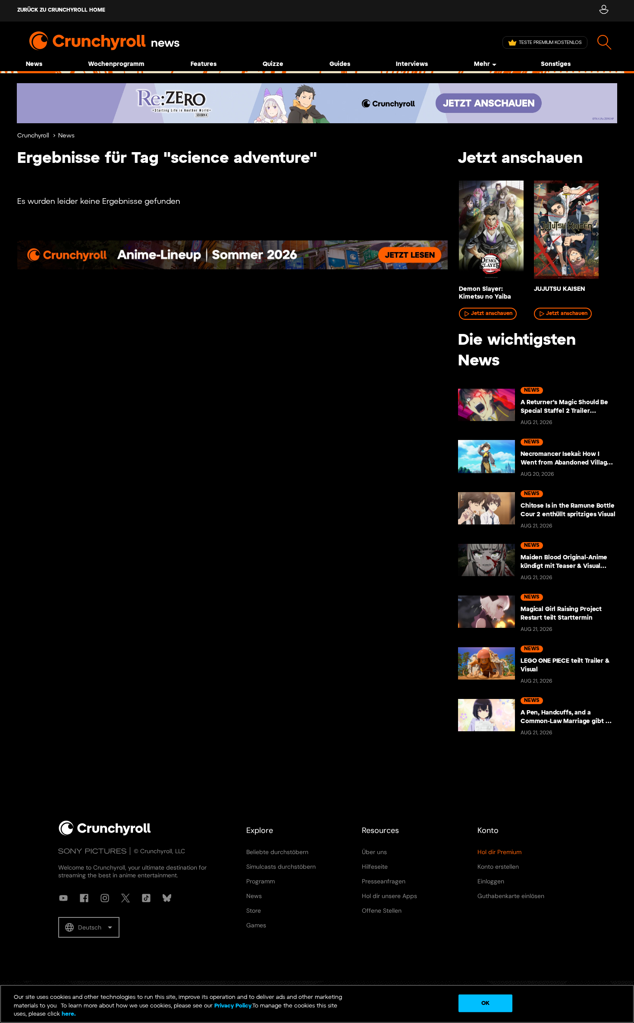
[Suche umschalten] (604, 42)
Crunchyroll (33, 136)
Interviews (412, 64)
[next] (597, 234)
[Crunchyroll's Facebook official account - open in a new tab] (84, 898)
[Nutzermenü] (603, 10)
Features (204, 64)
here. (68, 1014)
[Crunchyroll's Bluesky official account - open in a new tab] (167, 898)
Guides (340, 64)
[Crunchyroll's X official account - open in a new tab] (125, 898)
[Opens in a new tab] (317, 103)
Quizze (273, 64)
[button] (88, 927)
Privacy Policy (232, 1006)
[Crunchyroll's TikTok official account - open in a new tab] (146, 898)
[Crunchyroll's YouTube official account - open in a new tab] (63, 898)
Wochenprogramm (116, 64)
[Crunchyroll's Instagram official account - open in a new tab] (104, 898)
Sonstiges (556, 64)
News (34, 64)
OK (485, 1003)
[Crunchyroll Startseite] (104, 833)
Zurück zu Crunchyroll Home (61, 10)
